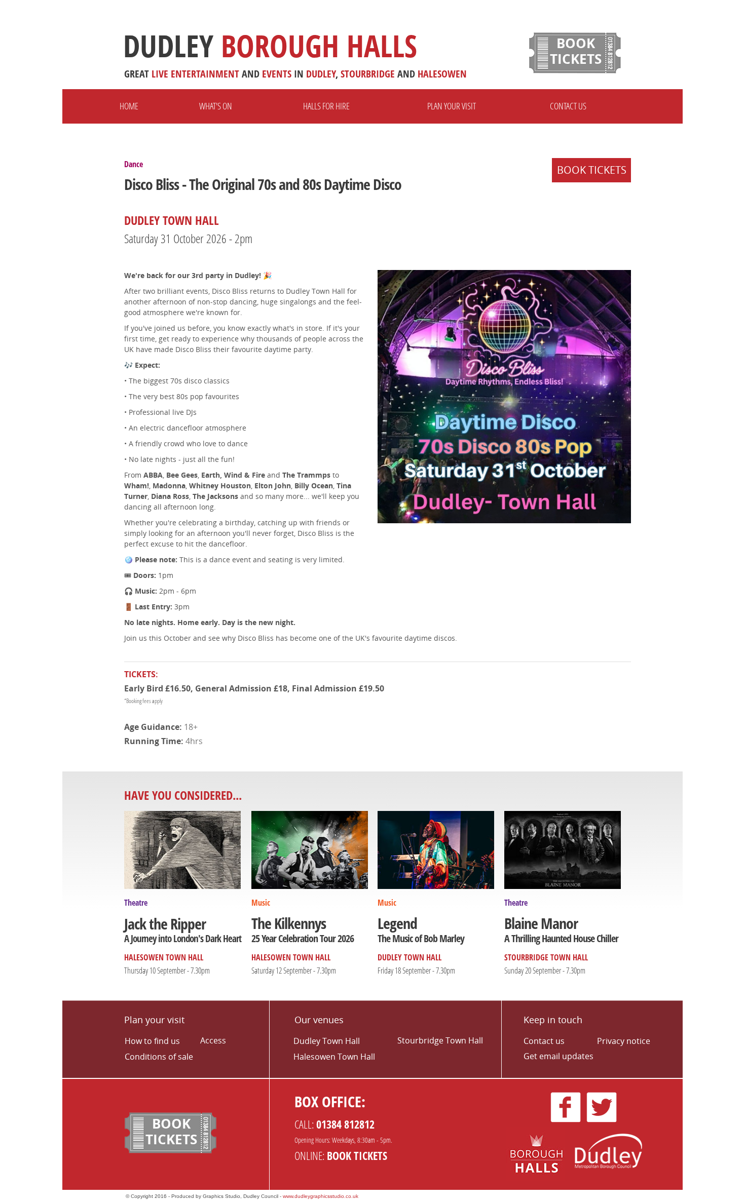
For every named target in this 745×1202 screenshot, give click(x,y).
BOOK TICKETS (591, 170)
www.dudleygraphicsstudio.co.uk (320, 1196)
